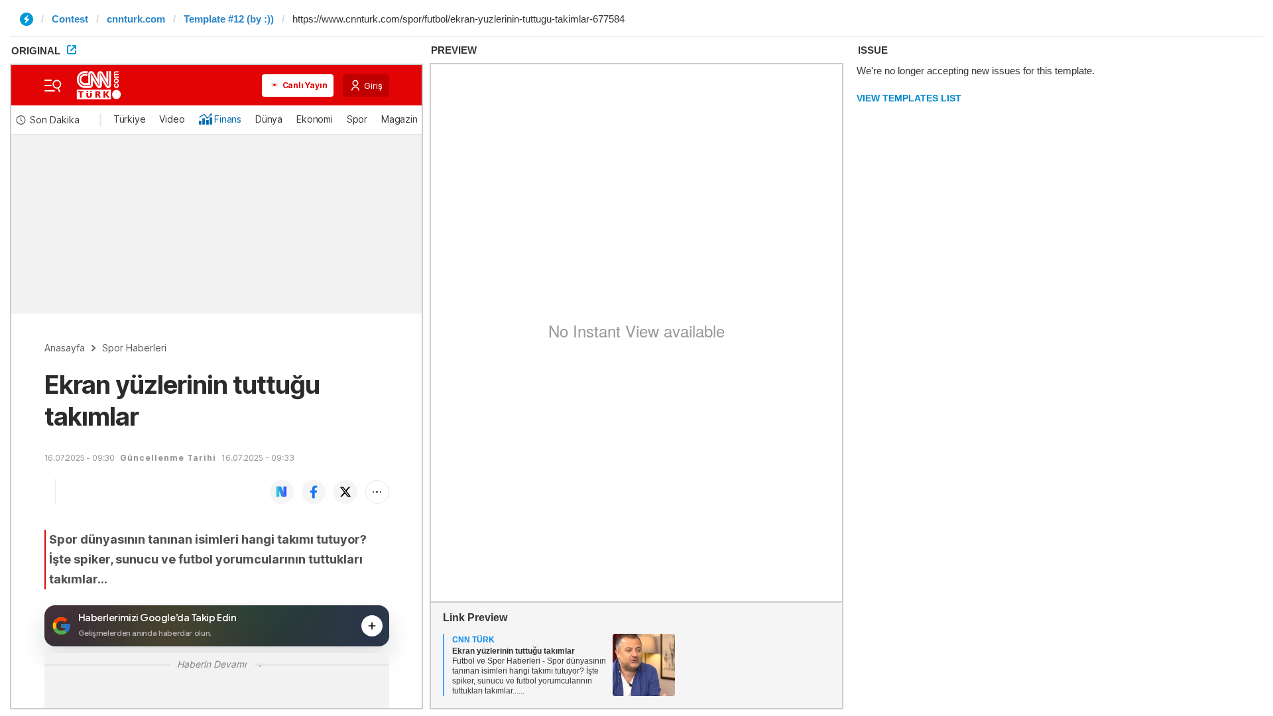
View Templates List (909, 98)
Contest (70, 19)
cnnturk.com (136, 19)
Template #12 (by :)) (229, 19)
